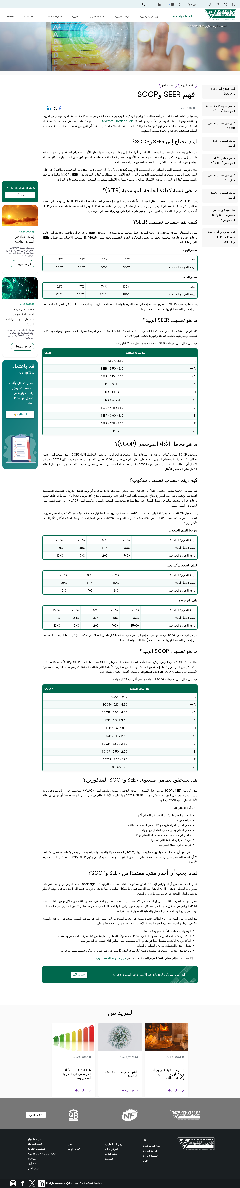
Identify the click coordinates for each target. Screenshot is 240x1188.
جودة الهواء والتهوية (152, 1146)
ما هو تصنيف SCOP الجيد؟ (223, 195)
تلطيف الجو (168, 85)
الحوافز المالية (112, 1149)
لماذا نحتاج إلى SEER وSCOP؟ (223, 91)
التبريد (145, 1160)
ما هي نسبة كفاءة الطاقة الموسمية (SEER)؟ (220, 108)
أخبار (70, 1144)
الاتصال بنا (32, 1163)
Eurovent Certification (116, 121)
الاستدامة (109, 1159)
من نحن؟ (32, 1158)
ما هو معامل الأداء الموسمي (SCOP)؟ (223, 160)
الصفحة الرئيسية (218, 26)
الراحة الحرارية (150, 1151)
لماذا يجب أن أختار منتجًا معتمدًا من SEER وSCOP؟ (221, 237)
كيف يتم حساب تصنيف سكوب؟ (221, 177)
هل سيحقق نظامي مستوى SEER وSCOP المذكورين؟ (222, 215)
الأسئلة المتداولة (35, 1143)
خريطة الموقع (34, 1139)
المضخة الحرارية (150, 1155)
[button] (170, 4)
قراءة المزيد (24, 264)
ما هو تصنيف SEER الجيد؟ (224, 143)
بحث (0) (20, 195)
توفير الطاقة (111, 1154)
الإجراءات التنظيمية (114, 1144)
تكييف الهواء (187, 85)
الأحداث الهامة (74, 1149)
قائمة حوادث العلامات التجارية (42, 1153)
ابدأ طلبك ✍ (20, 414)
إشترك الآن (79, 974)
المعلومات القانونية (37, 1148)
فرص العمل (33, 1168)
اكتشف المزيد (35, 1115)
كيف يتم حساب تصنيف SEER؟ (221, 125)
